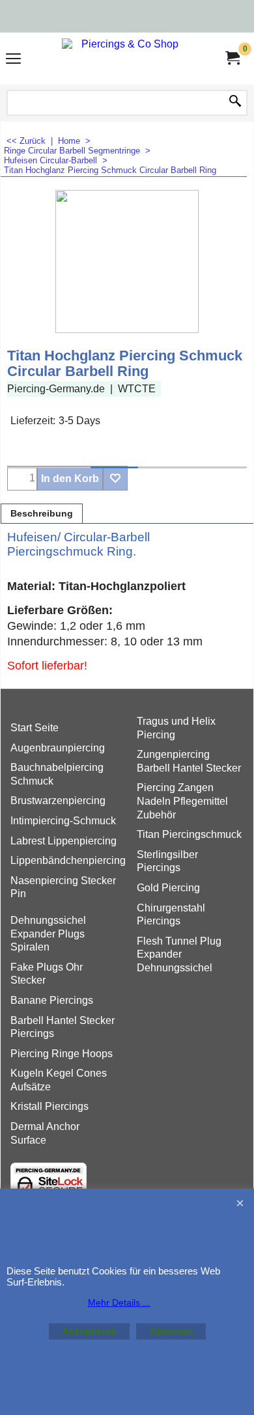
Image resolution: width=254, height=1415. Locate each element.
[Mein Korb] (232, 58)
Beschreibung (41, 514)
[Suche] (235, 102)
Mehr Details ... (119, 1302)
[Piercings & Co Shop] (124, 58)
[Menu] (13, 60)
